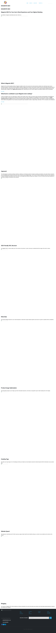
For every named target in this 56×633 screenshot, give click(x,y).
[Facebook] (48, 3)
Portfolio (39, 612)
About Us (21, 612)
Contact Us (30, 613)
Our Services (21, 613)
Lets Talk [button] (2, 91)
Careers (48, 611)
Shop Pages (48, 612)
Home (20, 611)
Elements (39, 611)
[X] (50, 3)
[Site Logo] (5, 2)
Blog (29, 612)
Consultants (30, 611)
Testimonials (48, 613)
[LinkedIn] (51, 3)
